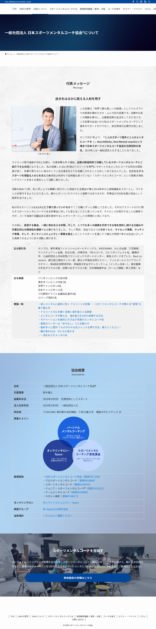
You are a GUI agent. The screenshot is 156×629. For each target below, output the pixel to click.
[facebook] (133, 1)
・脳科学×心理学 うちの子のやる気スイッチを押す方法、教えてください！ (79, 327)
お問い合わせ (78, 619)
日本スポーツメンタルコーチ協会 (63, 476)
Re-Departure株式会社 (55, 509)
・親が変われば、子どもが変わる (56, 331)
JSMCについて (38, 616)
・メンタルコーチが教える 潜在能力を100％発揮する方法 (70, 315)
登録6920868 (79, 492)
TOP (12, 616)
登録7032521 (95, 488)
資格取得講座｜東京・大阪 (88, 616)
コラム (142, 616)
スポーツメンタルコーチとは (60, 616)
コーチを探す (109, 616)
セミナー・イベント (127, 616)
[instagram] (141, 1)
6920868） (90, 480)
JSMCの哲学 (23, 616)
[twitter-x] (137, 1)
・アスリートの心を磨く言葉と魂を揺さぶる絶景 (65, 312)
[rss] (145, 1)
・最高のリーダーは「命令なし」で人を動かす (63, 323)
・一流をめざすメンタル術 (52, 335)
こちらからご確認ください (57, 515)
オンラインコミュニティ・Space (61, 502)
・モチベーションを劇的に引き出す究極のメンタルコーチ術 (71, 319)
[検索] (149, 1)
